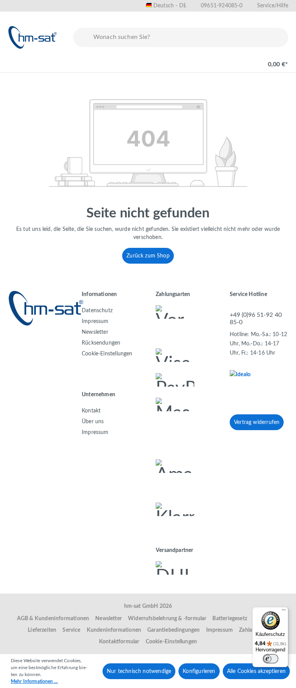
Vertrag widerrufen (256, 422)
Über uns (93, 421)
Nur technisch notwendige (139, 671)
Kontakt (91, 411)
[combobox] (189, 37)
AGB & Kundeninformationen (53, 618)
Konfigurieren (199, 671)
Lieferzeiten (42, 630)
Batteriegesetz (229, 618)
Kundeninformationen (114, 630)
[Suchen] (81, 37)
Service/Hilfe (272, 5)
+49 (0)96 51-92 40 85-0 (256, 318)
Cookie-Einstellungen (107, 354)
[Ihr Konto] (244, 60)
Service (71, 630)
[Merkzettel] (219, 60)
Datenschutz (97, 310)
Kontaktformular (119, 641)
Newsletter (95, 332)
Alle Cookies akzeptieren (256, 671)
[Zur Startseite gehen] (33, 37)
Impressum (95, 321)
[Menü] (16, 60)
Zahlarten (250, 630)
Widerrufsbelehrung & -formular (167, 618)
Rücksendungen (101, 343)
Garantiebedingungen (173, 630)
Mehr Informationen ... (34, 681)
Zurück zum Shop (148, 256)
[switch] (270, 658)
